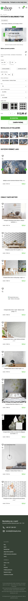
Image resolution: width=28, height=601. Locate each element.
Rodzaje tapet (6, 549)
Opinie (5, 547)
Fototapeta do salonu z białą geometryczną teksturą (14, 498)
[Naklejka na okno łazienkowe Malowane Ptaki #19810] (14, 167)
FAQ (4, 565)
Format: (2, 60)
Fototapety (5, 14)
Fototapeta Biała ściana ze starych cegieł (12, 368)
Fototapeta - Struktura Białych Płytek (12, 470)
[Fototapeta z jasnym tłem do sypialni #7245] (14, 240)
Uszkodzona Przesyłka (8, 574)
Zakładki (2, 95)
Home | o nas (6, 562)
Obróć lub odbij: (4, 72)
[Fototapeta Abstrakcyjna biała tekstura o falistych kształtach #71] (14, 211)
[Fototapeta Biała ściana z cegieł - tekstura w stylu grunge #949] (14, 298)
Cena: (2, 113)
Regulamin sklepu (7, 572)
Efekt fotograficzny (5, 89)
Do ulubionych (4, 20)
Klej (2, 83)
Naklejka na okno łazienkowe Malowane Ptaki (12, 180)
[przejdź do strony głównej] (6, 8)
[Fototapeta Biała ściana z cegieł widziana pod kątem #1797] (14, 330)
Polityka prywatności (8, 569)
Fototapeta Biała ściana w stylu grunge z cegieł (13, 277)
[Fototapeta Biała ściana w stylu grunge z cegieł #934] (14, 268)
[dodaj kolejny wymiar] (14, 55)
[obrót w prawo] (2, 74)
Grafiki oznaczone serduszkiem (10, 554)
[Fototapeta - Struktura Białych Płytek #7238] (14, 456)
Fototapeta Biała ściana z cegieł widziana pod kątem (14, 339)
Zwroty (5, 556)
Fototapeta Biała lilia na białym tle (12, 404)
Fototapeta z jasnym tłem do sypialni (12, 249)
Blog (5, 544)
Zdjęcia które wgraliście (8, 551)
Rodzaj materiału (4, 78)
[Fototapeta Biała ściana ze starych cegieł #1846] (14, 359)
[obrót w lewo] (5, 74)
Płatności (6, 567)
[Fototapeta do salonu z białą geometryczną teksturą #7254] (14, 489)
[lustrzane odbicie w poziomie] (9, 74)
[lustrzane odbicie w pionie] (12, 74)
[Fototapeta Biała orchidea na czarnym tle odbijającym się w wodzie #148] (14, 422)
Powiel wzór (3, 100)
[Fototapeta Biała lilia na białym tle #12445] (14, 391)
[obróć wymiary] (25, 51)
